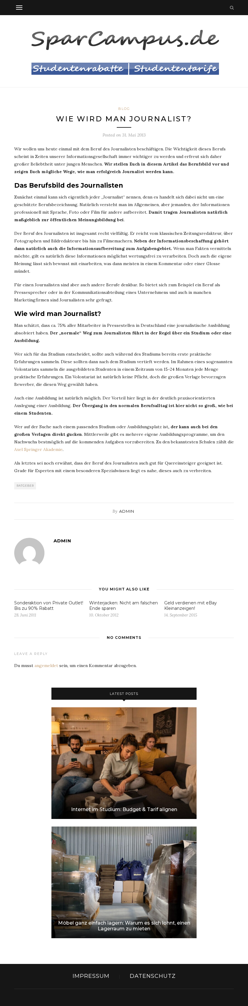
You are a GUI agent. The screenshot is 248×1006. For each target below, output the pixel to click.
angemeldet (46, 665)
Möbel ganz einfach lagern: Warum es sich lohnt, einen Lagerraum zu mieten (124, 926)
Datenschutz (153, 976)
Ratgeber (25, 485)
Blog (124, 109)
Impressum (91, 976)
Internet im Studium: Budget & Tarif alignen (124, 809)
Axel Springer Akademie (38, 449)
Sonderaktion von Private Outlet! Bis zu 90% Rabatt (48, 605)
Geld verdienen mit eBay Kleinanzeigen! (190, 605)
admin (126, 511)
